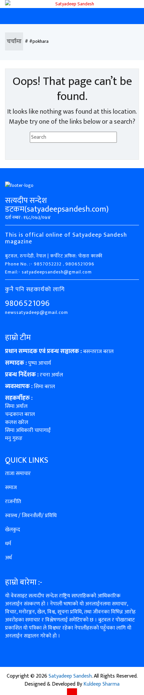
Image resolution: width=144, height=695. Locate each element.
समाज (11, 487)
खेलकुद (12, 529)
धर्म (8, 543)
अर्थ (8, 557)
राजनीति (13, 501)
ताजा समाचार (18, 473)
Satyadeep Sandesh (70, 676)
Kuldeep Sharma (101, 684)
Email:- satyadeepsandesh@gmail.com (48, 272)
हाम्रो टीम (18, 337)
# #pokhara (37, 41)
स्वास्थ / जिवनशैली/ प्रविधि (31, 515)
